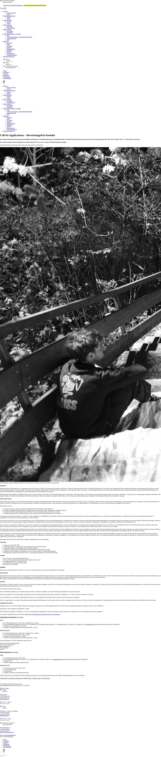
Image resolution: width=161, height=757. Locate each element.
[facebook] (4, 81)
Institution (6, 41)
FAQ (8, 40)
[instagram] (4, 83)
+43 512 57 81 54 (4, 714)
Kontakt (5, 74)
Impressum (6, 75)
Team (8, 44)
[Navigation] (5, 8)
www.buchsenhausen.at (9, 735)
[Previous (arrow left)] (0, 756)
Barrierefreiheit (7, 78)
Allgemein (9, 26)
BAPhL (9, 52)
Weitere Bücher (11, 28)
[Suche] (0, 8)
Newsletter (6, 72)
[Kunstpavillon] (8, 61)
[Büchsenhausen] (11, 68)
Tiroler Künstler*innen (9, 16)
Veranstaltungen (7, 20)
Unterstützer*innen (12, 55)
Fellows (5, 11)
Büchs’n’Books (7, 25)
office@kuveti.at (4, 699)
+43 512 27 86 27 (4, 730)
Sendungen (10, 32)
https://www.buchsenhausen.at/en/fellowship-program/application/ (42, 614)
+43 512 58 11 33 (4, 697)
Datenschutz (6, 77)
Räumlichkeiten (11, 49)
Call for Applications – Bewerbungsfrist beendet (19, 37)
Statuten (9, 47)
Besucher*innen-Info (9, 56)
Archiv (8, 14)
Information (10, 31)
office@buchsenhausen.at (7, 732)
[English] (2, 8)
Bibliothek (9, 50)
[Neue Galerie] (7, 64)
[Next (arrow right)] (2, 756)
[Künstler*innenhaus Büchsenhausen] (7, 2)
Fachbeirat (9, 46)
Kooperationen (11, 53)
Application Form (11, 38)
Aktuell (9, 17)
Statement (9, 43)
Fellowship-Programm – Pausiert (12, 34)
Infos (8, 35)
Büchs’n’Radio (7, 29)
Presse (5, 71)
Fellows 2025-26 (11, 13)
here (47, 539)
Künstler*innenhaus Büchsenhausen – (24, 5)
